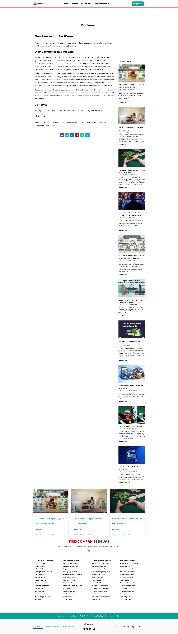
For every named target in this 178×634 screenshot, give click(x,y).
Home (66, 4)
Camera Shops (40, 577)
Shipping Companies (127, 569)
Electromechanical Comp (71, 561)
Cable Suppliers (40, 574)
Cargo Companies (41, 580)
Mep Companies (97, 577)
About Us (74, 4)
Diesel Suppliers (40, 599)
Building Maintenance (42, 569)
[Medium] (94, 629)
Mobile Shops (96, 580)
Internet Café (67, 597)
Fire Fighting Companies (71, 572)
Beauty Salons (39, 566)
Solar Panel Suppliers (127, 574)
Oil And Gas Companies (100, 588)
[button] (101, 4)
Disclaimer (38, 627)
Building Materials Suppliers (44, 572)
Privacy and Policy (68, 627)
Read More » (122, 102)
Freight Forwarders (69, 577)
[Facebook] (83, 629)
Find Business (86, 4)
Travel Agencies (125, 597)
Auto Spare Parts (40, 563)
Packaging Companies (99, 591)
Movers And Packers (99, 583)
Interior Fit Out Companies (72, 594)
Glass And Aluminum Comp (72, 586)
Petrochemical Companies (101, 597)
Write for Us (84, 616)
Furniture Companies (70, 580)
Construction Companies (43, 594)
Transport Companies (127, 594)
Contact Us (71, 616)
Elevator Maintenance (70, 566)
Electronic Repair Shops (71, 563)
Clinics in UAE (39, 588)
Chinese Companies (41, 583)
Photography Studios (127, 561)
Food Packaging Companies (72, 574)
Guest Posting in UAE (100, 616)
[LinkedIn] (90, 629)
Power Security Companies (129, 563)
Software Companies (127, 572)
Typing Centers (125, 599)
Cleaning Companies (42, 586)
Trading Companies (127, 591)
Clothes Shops (39, 591)
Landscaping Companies (100, 563)
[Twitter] (87, 629)
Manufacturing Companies (101, 572)
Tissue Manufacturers (127, 586)
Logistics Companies (99, 566)
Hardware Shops (69, 588)
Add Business (116, 616)
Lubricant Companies (99, 569)
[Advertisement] (66, 12)
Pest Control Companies (100, 594)
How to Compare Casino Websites (130, 427)
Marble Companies (98, 574)
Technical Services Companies (130, 583)
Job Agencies (67, 599)
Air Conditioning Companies (44, 561)
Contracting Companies (43, 597)
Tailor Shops (124, 580)
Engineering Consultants (71, 569)
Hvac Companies (69, 591)
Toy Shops (123, 588)
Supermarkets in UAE (127, 577)
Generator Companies (71, 583)
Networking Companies (100, 586)
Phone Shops (96, 599)
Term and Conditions (52, 627)
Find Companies (101, 4)
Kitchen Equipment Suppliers (101, 561)
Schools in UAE (125, 566)
